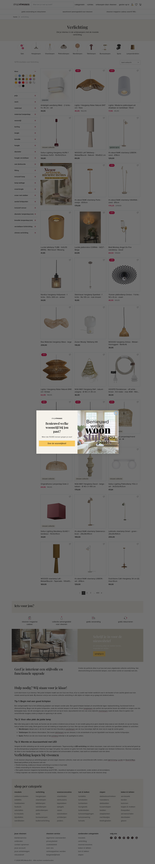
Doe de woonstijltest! (57, 443)
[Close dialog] (116, 413)
